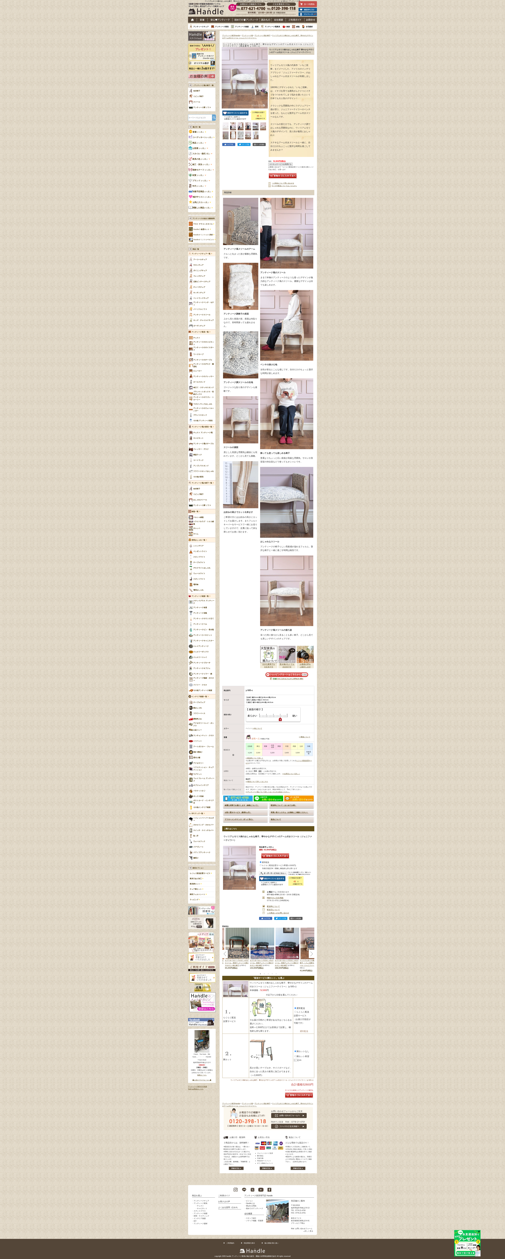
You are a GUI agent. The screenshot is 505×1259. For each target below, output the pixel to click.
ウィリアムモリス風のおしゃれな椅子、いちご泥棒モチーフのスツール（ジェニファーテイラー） (312, 963)
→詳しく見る (308, 1231)
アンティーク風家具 (272, 27)
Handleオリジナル (203, 240)
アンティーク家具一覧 (200, 332)
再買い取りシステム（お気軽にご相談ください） (289, 812)
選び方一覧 (197, 127)
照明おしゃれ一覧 (198, 540)
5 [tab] (276, 974)
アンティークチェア (201, 27)
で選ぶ (201, 154)
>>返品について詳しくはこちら (257, 781)
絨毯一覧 (195, 511)
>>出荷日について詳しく (291, 774)
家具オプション (198, 868)
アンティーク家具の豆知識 (197, 1086)
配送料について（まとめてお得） (283, 805)
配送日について (273, 910)
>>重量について (304, 737)
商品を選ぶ (197, 1195)
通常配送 (265, 862)
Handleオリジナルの (203, 235)
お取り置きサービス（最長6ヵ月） (238, 812)
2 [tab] (264, 974)
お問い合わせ (310, 20)
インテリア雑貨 (200, 1218)
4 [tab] (272, 974)
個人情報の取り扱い (271, 1243)
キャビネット (202, 1208)
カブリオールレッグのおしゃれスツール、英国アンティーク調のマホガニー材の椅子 (262, 963)
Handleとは (250, 1203)
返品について (276, 819)
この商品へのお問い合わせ (278, 913)
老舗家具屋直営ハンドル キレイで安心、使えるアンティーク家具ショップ (207, 9)
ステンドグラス (200, 1211)
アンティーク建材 (200, 1224)
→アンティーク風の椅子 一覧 (203, 85)
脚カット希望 (303, 1056)
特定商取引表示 (249, 1243)
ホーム (192, 20)
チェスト (200, 1206)
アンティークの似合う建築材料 (204, 218)
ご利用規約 (230, 1243)
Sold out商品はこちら (195, 1089)
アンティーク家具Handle (231, 35)
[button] (224, 75)
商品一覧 (196, 249)
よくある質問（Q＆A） (228, 1207)
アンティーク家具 (222, 27)
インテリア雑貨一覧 (199, 697)
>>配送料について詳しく (254, 758)
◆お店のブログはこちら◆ (201, 1080)
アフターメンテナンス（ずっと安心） (239, 819)
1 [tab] (260, 974)
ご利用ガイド (295, 20)
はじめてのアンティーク (246, 20)
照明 (256, 27)
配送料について (273, 906)
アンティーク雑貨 (242, 27)
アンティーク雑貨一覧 (200, 596)
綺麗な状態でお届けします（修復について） (242, 805)
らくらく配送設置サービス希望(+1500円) (279, 865)
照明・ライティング (201, 1216)
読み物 (266, 20)
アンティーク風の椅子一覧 (202, 483)
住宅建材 (309, 27)
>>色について (257, 728)
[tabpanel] (262, 948)
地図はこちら (202, 1075)
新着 (202, 20)
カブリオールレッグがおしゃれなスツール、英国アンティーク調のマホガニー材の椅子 (237, 963)
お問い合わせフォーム (303, 1229)
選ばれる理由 (251, 1206)
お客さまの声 (224, 1201)
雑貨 (288, 27)
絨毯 (298, 27)
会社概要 (279, 20)
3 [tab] (268, 974)
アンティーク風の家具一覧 (202, 427)
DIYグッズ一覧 (197, 813)
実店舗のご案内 (298, 1201)
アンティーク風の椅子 (262, 35)
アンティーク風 (247, 35)
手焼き (203, 224)
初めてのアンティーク (254, 1208)
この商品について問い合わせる (283, 183)
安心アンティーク (220, 20)
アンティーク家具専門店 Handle (258, 1195)
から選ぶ (198, 132)
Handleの (201, 229)
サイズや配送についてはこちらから (284, 186)
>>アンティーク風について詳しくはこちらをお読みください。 (268, 792)
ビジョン (249, 1201)
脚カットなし (303, 1051)
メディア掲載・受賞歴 (254, 1221)
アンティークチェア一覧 (201, 254)
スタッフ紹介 (251, 1218)
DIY (195, 1221)
